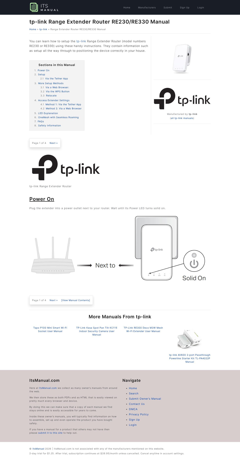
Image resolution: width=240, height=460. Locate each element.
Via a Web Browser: (58, 87)
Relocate (51, 95)
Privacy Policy (139, 414)
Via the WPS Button (58, 91)
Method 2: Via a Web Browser (64, 108)
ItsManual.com (48, 388)
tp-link (43, 29)
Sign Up (185, 7)
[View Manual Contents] (75, 300)
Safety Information (49, 125)
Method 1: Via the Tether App (63, 104)
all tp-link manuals (182, 118)
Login (200, 7)
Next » (54, 143)
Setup (41, 74)
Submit (168, 7)
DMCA (133, 409)
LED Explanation (48, 113)
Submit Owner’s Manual (145, 398)
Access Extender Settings (54, 100)
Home (126, 7)
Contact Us (137, 404)
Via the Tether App (56, 78)
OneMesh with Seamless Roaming (58, 117)
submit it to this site (50, 432)
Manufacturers (147, 7)
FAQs (41, 121)
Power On (43, 70)
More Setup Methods (51, 83)
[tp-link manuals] (182, 98)
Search (133, 393)
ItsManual (38, 448)
